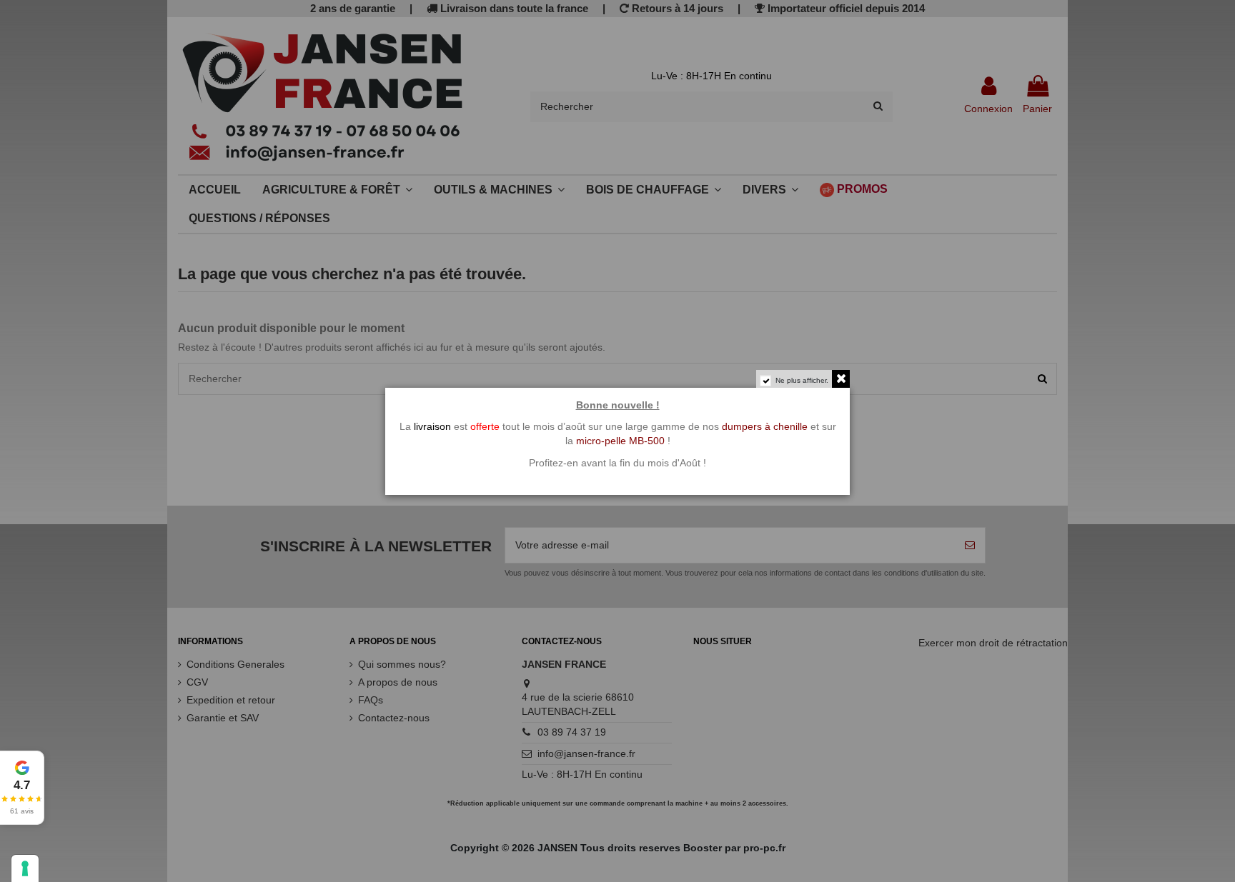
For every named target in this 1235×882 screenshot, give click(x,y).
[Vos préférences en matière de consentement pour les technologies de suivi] (25, 868)
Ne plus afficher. (801, 380)
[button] (22, 788)
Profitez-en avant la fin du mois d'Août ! (617, 462)
